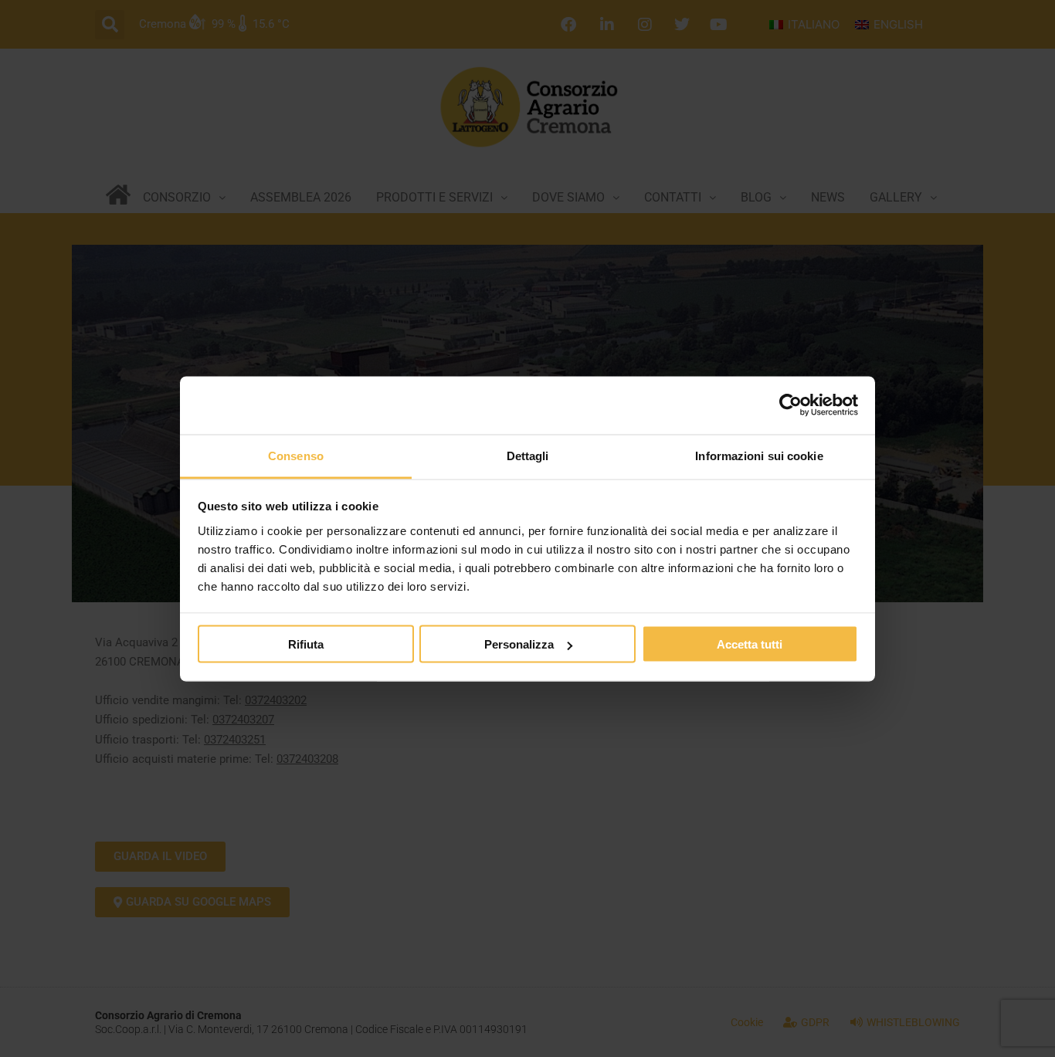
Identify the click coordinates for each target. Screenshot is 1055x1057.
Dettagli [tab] (528, 455)
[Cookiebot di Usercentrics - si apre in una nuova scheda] (790, 405)
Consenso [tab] (296, 455)
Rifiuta (306, 644)
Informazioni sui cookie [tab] (759, 455)
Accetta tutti (749, 644)
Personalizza (519, 644)
